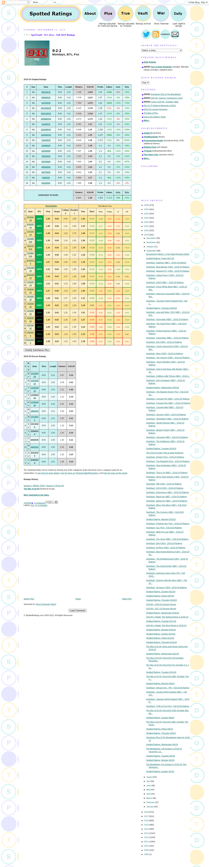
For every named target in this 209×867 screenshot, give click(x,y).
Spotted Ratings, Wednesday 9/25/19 (162, 387)
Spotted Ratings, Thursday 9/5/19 (161, 733)
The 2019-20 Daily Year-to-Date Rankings (164, 453)
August (149, 777)
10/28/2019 (46, 119)
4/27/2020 (45, 172)
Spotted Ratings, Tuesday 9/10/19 (161, 672)
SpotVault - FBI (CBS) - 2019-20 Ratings (164, 484)
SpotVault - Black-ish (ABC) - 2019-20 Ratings (166, 497)
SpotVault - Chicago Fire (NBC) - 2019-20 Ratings (168, 403)
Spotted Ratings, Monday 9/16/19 (161, 630)
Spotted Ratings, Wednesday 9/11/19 (162, 654)
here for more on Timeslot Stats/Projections (79, 473)
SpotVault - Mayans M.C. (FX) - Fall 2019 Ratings (167, 688)
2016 (146, 820)
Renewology (51, 206)
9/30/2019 (45, 97)
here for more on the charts (115, 473)
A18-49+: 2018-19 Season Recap (161, 604)
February (150, 802)
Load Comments (77, 610)
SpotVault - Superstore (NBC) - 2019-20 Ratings (167, 338)
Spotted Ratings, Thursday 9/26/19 (161, 308)
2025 (146, 209)
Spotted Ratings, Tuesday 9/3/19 (160, 756)
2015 (146, 825)
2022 (146, 222)
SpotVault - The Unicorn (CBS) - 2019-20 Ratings (168, 358)
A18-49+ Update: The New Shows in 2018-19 (166, 625)
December (151, 238)
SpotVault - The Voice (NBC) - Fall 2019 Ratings (167, 539)
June (148, 785)
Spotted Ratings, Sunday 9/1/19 (160, 771)
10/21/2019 (46, 113)
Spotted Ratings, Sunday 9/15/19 (160, 634)
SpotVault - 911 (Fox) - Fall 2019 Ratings (53, 35)
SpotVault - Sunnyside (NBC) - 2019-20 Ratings (167, 319)
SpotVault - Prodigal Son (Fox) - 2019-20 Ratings (167, 524)
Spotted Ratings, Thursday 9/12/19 (161, 642)
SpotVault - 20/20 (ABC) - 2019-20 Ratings (165, 282)
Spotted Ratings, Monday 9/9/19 (160, 683)
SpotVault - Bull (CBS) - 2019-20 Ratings (164, 543)
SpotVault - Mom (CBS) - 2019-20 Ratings (164, 353)
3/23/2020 (45, 151)
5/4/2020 (46, 178)
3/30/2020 (45, 156)
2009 (146, 850)
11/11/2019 (46, 130)
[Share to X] (53, 502)
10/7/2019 (45, 103)
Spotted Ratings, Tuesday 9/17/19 (161, 621)
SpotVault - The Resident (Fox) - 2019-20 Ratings (168, 461)
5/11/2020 (45, 183)
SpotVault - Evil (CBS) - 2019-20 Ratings (164, 342)
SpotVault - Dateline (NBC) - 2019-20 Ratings (166, 263)
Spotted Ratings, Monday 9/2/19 (160, 760)
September (151, 251)
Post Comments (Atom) (46, 604)
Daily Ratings (150, 62)
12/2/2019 (45, 140)
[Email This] (47, 502)
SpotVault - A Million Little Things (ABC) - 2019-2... (168, 376)
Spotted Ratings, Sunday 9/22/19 (160, 592)
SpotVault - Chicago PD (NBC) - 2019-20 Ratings (168, 399)
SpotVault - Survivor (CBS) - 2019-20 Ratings (166, 414)
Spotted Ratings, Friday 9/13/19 (160, 638)
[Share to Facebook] (56, 502)
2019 (146, 235)
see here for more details (48, 473)
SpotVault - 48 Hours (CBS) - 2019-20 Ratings (166, 587)
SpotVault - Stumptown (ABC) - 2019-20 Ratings (167, 419)
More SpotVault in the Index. (36, 495)
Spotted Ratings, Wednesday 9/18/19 (162, 613)
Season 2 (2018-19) (55, 486)
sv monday (42, 505)
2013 (146, 833)
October (150, 247)
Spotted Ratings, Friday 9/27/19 (160, 258)
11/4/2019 (45, 124)
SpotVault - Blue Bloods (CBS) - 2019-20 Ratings (167, 267)
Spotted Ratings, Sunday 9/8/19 (160, 718)
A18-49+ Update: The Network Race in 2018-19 (167, 617)
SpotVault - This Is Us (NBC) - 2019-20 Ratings (166, 473)
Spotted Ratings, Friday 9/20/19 (160, 596)
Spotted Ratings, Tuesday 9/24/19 (161, 448)
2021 (146, 226)
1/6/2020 (35, 411)
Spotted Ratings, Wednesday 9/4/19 (162, 744)
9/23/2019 (45, 92)
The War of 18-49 (31, 489)
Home (78, 599)
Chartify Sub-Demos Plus (37, 350)
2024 (146, 214)
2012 (146, 837)
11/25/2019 (46, 135)
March (149, 798)
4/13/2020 (45, 162)
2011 (146, 842)
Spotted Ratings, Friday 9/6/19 (159, 729)
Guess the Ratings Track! (155, 117)
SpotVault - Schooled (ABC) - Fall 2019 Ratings (167, 437)
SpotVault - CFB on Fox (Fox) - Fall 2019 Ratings (167, 706)
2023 (146, 218)
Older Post (126, 599)
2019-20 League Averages (156, 109)
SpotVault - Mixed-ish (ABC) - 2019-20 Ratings (166, 501)
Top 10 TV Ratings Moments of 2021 (160, 105)
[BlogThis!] (50, 502)
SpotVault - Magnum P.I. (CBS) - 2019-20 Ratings (167, 271)
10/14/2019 (46, 108)
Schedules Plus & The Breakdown (166, 94)
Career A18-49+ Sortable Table (164, 102)
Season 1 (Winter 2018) (34, 486)
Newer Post (29, 599)
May (148, 790)
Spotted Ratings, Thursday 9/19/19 (161, 600)
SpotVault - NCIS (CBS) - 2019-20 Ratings (164, 488)
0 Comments (39, 503)
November (151, 242)
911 (32, 505)
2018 (146, 812)
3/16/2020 (45, 146)
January (150, 807)
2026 (146, 205)
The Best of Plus (151, 113)
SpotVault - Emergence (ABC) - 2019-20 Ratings (167, 492)
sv (36, 505)
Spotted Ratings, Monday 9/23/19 (161, 519)
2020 (146, 230)
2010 (146, 846)
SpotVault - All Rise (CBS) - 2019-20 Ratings (165, 548)
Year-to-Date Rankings (161, 67)
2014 (146, 829)
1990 (146, 854)
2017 (146, 816)
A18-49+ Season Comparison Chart (167, 98)
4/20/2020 (45, 167)
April (148, 794)
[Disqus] (77, 554)
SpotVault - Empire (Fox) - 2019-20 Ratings (165, 457)
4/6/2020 (35, 447)
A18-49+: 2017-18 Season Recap (161, 609)
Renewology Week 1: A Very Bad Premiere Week (167, 254)
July (148, 781)
